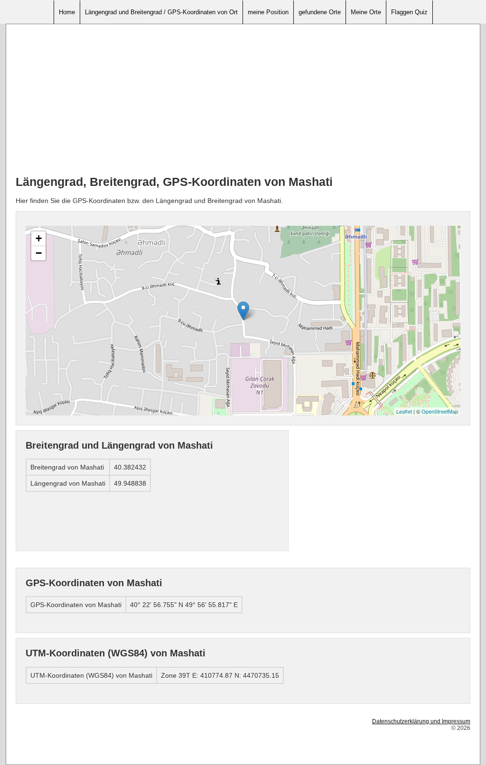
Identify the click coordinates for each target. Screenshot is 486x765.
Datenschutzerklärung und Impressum (421, 721)
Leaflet (404, 411)
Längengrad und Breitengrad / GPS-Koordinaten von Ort (161, 12)
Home (67, 12)
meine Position (268, 12)
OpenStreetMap (439, 411)
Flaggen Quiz (409, 12)
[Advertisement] (243, 100)
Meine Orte (366, 12)
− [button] (39, 253)
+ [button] (39, 238)
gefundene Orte (320, 12)
